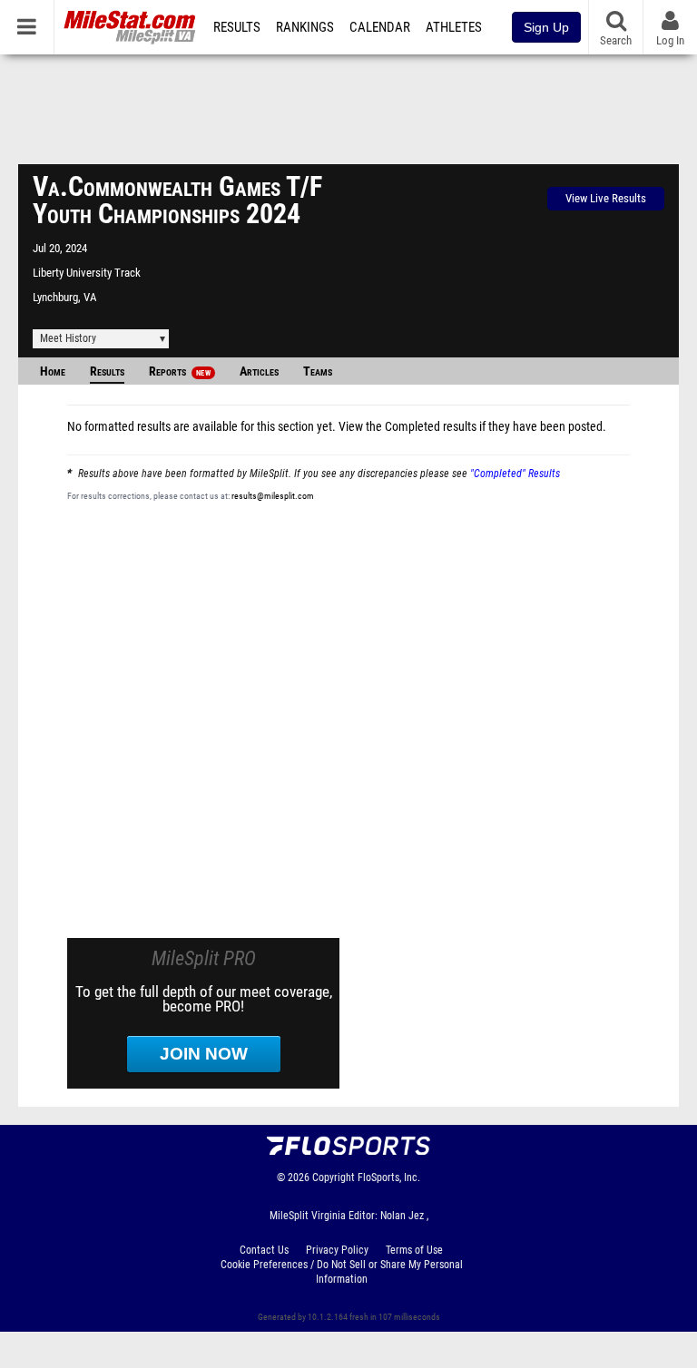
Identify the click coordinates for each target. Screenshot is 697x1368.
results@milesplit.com (272, 496)
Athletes (454, 27)
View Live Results (605, 198)
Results (236, 27)
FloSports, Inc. (389, 1177)
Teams (317, 371)
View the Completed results (407, 427)
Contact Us (264, 1250)
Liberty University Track (87, 272)
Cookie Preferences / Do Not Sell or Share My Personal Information (342, 1271)
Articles (259, 371)
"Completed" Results (515, 473)
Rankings (305, 27)
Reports (180, 371)
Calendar (379, 27)
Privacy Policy (337, 1250)
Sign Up (546, 27)
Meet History (68, 338)
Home (52, 371)
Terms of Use (414, 1250)
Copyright (333, 1177)
